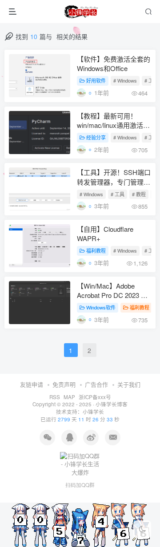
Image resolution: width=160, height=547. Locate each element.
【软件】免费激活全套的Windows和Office (113, 63)
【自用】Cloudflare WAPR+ (105, 233)
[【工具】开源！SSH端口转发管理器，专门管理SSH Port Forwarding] (39, 188)
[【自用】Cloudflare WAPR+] (39, 245)
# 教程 (139, 194)
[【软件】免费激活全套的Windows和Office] (39, 75)
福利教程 (96, 250)
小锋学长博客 (112, 404)
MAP (69, 396)
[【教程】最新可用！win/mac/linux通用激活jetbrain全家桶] (39, 132)
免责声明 (64, 384)
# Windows (125, 80)
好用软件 (96, 80)
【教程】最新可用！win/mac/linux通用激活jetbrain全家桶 (110, 121)
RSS (54, 396)
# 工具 (117, 194)
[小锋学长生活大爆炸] (81, 11)
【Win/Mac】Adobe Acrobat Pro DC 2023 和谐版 (112, 291)
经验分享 (96, 137)
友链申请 (31, 384)
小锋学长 (93, 411)
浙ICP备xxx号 (95, 396)
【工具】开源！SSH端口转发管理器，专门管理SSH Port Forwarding (114, 177)
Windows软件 (101, 307)
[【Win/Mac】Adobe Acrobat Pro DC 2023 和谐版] (39, 302)
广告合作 (96, 384)
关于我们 (128, 384)
